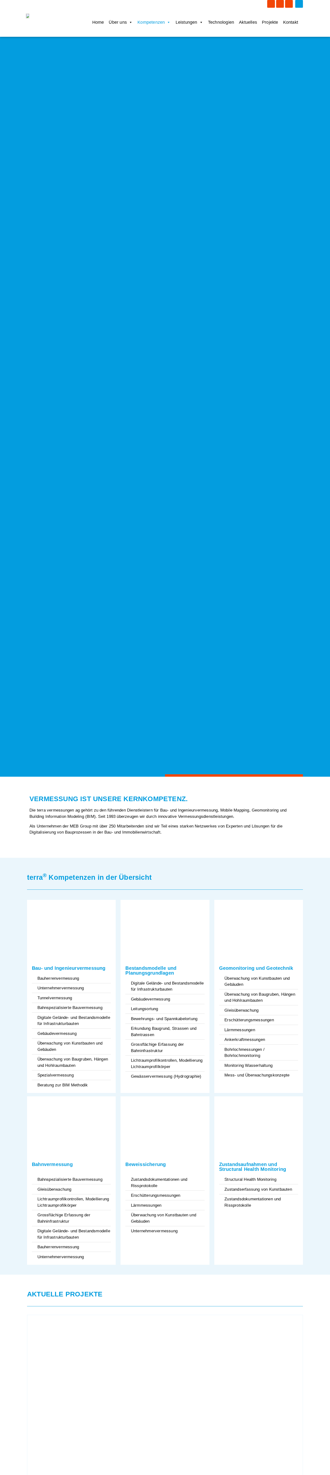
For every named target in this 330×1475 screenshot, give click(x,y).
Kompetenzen (151, 22)
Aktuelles (248, 22)
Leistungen (186, 22)
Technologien (221, 22)
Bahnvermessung (52, 1164)
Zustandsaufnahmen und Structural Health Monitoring (252, 1167)
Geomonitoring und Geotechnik (256, 968)
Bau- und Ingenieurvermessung (69, 968)
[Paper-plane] (280, 4)
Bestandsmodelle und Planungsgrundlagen (150, 970)
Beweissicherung (145, 1164)
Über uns (118, 22)
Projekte (270, 22)
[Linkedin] (271, 4)
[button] (299, 4)
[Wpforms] (289, 4)
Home (98, 22)
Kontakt (290, 22)
